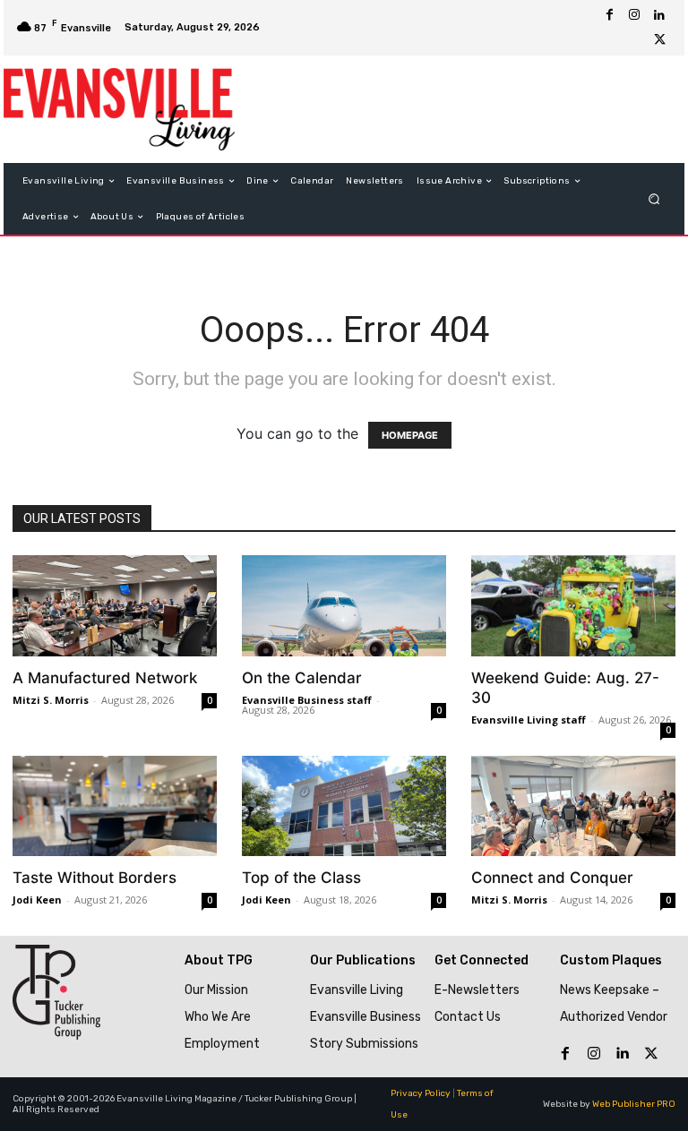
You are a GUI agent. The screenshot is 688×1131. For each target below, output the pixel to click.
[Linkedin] (659, 15)
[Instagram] (634, 15)
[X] (659, 40)
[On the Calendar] (344, 605)
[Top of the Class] (344, 806)
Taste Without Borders (94, 878)
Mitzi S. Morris (51, 700)
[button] (654, 199)
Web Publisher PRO (633, 1104)
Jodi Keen (37, 899)
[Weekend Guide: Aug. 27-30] (573, 605)
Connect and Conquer (552, 878)
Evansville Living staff (528, 719)
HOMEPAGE (410, 435)
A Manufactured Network (105, 678)
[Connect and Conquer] (573, 806)
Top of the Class (301, 878)
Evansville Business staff (307, 700)
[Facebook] (609, 15)
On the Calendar (302, 678)
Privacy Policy (421, 1093)
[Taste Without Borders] (115, 806)
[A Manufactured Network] (115, 605)
